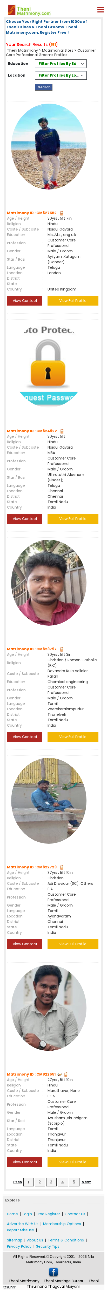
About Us (35, 1240)
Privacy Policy (19, 1246)
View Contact (24, 300)
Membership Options (62, 1223)
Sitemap (14, 1240)
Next (86, 1182)
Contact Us (75, 1214)
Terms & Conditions (66, 1240)
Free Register (48, 1214)
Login (27, 1214)
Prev (17, 1182)
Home (12, 1214)
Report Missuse (20, 1230)
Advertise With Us (22, 1223)
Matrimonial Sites (57, 50)
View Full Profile (72, 300)
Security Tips (47, 1246)
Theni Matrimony (22, 50)
